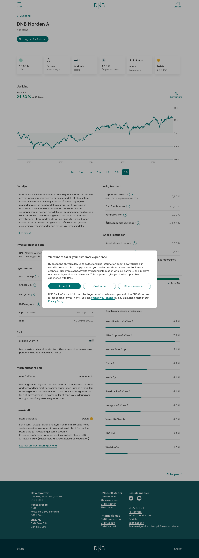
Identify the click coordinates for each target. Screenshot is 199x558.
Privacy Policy (56, 301)
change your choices (103, 297)
